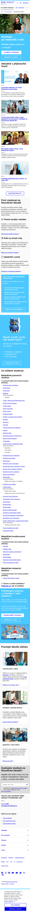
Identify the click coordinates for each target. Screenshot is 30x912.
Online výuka (4, 865)
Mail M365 (4, 857)
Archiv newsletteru (6, 791)
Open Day (6, 675)
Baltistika (5, 393)
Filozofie (5, 425)
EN (21, 3)
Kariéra (3, 845)
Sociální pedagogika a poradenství (13, 515)
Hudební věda (7, 433)
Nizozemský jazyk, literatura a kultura (14, 466)
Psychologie (6, 502)
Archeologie (6, 388)
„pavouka (19, 608)
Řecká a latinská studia (10, 510)
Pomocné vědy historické (10, 496)
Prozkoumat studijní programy (9, 234)
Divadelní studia (7, 414)
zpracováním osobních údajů (18, 788)
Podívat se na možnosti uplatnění (10, 271)
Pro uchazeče (5, 835)
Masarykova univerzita (11, 881)
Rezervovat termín (8, 761)
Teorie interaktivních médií (10, 528)
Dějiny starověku (8, 408)
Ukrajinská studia (8, 530)
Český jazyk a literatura (10, 403)
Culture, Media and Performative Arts (14, 400)
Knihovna (10, 857)
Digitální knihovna (19, 857)
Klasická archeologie (9, 458)
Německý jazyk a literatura (10, 463)
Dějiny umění (7, 411)
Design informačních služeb (11, 578)
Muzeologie (6, 461)
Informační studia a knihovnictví (12, 435)
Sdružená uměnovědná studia (12, 512)
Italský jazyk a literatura (10, 438)
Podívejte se (6, 586)
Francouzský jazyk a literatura (11, 427)
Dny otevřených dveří (9, 821)
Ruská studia (7, 507)
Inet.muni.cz (20, 861)
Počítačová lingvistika (9, 484)
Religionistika (7, 504)
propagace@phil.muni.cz (9, 805)
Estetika (5, 419)
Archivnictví (6, 390)
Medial (3, 861)
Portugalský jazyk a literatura (11, 499)
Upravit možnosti (8, 901)
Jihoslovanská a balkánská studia (13, 444)
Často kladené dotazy (9, 823)
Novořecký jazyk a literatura (11, 471)
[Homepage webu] (8, 3)
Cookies (12, 883)
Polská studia (7, 487)
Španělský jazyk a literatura (11, 518)
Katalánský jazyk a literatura (11, 455)
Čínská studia (7, 406)
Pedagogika (6, 477)
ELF (7, 861)
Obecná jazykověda (9, 474)
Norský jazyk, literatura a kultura (12, 469)
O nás (3, 850)
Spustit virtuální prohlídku (10, 722)
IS (14, 861)
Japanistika (6, 441)
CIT (11, 861)
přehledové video (22, 601)
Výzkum (3, 840)
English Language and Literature (12, 417)
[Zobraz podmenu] (26, 830)
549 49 (5, 804)
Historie (5, 430)
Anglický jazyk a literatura (10, 385)
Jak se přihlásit (19, 7)
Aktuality (4, 830)
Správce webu (5, 883)
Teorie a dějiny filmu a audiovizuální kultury (15, 521)
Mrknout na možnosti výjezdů (9, 252)
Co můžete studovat (7, 7)
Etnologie (6, 422)
